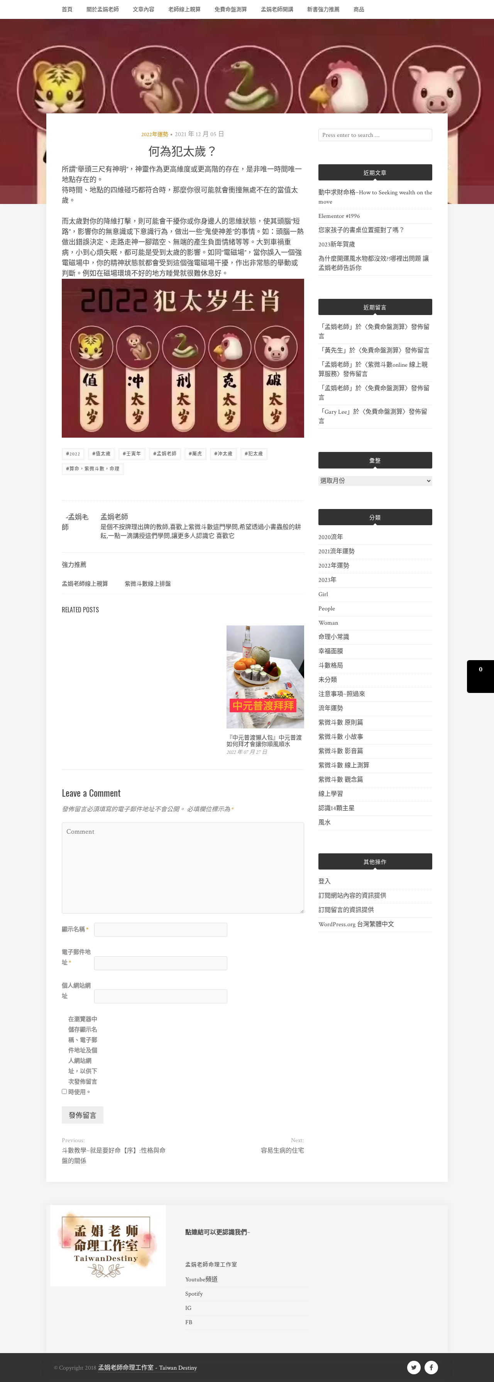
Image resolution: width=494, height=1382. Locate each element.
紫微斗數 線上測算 (343, 766)
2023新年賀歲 (336, 245)
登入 (324, 882)
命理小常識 (333, 637)
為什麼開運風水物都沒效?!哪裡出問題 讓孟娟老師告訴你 (373, 263)
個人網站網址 (76, 991)
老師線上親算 (184, 9)
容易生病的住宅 (282, 1151)
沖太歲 (223, 453)
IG (188, 1308)
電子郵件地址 (76, 957)
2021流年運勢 (336, 552)
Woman (328, 623)
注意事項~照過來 (341, 694)
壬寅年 (132, 453)
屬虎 (195, 453)
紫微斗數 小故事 (340, 737)
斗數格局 (330, 666)
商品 (359, 9)
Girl (323, 594)
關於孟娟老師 (102, 9)
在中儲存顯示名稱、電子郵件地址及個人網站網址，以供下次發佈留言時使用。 (82, 1056)
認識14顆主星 (336, 808)
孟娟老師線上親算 (85, 583)
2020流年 (330, 537)
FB (188, 1322)
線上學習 (330, 794)
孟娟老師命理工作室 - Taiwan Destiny (147, 1368)
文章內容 (143, 9)
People (326, 609)
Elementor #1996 (339, 216)
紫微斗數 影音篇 (340, 751)
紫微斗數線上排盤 (148, 583)
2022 (73, 453)
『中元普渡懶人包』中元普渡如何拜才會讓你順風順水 (264, 740)
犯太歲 (254, 453)
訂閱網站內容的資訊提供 (352, 896)
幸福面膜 (330, 651)
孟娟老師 (165, 453)
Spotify (194, 1294)
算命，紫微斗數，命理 (93, 468)
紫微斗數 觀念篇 (340, 780)
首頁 (67, 9)
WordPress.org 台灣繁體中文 (356, 924)
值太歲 (101, 453)
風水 (324, 823)
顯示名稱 (75, 929)
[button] (480, 676)
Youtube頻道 (201, 1280)
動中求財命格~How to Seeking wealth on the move (375, 197)
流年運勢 (330, 708)
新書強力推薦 (323, 9)
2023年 (327, 580)
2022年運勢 (154, 134)
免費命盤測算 (231, 9)
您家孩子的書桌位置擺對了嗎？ (361, 230)
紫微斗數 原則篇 (340, 723)
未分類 (327, 680)
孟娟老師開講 (277, 9)
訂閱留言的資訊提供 (346, 910)
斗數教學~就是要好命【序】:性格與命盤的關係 (114, 1156)
